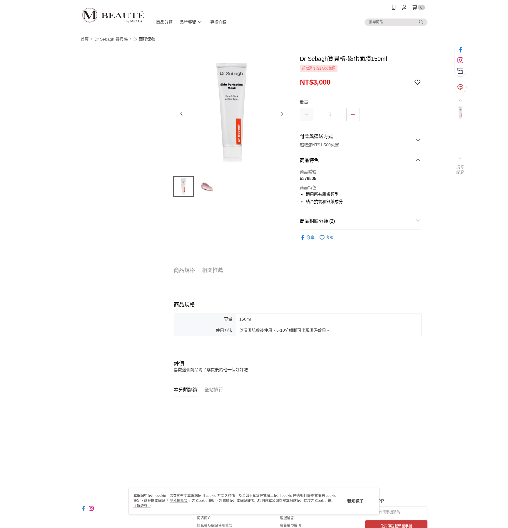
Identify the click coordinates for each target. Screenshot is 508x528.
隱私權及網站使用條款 (214, 526)
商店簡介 (204, 518)
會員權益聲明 (290, 526)
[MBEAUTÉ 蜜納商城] (113, 15)
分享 (310, 237)
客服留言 (287, 518)
